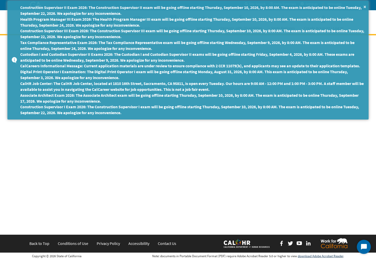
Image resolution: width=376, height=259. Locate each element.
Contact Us (167, 243)
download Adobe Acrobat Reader (320, 256)
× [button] (364, 6)
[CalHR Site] (247, 243)
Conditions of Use (73, 243)
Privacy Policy (108, 243)
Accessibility (138, 243)
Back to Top (39, 243)
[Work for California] (334, 243)
